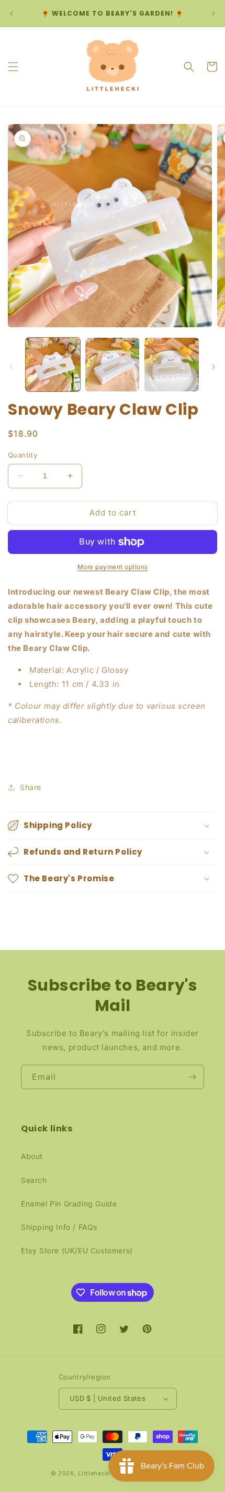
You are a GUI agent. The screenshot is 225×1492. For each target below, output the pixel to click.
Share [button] (30, 787)
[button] (13, 66)
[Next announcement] (213, 13)
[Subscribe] (192, 1077)
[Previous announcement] (11, 13)
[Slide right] (213, 366)
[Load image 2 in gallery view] (112, 365)
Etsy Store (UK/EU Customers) (77, 1250)
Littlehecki (94, 1473)
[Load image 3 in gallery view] (171, 365)
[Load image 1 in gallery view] (53, 365)
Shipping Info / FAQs (59, 1227)
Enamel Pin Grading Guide (69, 1203)
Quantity (22, 455)
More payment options (112, 567)
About (32, 1156)
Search (34, 1180)
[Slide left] (11, 366)
